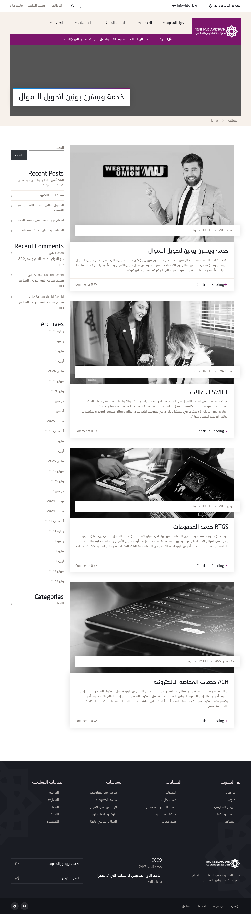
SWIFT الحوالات (209, 392)
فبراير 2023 (56, 571)
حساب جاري (168, 800)
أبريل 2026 (57, 361)
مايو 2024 (57, 551)
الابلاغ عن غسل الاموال (104, 807)
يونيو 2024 (56, 541)
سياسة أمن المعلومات (104, 792)
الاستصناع (53, 821)
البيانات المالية (116, 23)
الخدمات (146, 23)
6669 (157, 860)
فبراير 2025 (56, 471)
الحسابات (171, 792)
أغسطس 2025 (54, 431)
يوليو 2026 (56, 331)
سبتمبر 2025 (55, 421)
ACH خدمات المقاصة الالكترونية (191, 682)
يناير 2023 (57, 581)
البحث (60, 147)
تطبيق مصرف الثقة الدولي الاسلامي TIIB (41, 283)
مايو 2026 (57, 351)
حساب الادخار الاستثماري (161, 807)
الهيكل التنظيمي (224, 807)
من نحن (230, 792)
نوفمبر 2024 (55, 501)
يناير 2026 (57, 391)
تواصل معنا (183, 906)
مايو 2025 (57, 441)
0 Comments (84, 284)
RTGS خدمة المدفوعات (200, 527)
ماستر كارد (16, 5)
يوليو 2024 (56, 531)
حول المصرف (175, 23)
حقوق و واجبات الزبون (103, 814)
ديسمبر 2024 (55, 491)
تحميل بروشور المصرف (63, 864)
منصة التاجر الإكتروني (50, 195)
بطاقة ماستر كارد (165, 814)
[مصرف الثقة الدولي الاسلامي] (216, 31)
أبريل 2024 (57, 561)
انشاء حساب (169, 821)
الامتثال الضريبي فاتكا (104, 821)
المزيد (67, 39)
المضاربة (54, 807)
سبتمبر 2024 (55, 511)
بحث (78, 6)
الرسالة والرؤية (226, 814)
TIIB (209, 230)
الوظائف (56, 5)
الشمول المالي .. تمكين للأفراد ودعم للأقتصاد (41, 208)
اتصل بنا (58, 23)
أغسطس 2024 (54, 521)
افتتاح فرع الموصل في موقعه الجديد (40, 220)
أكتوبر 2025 (56, 411)
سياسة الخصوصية (107, 800)
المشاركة (53, 800)
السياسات (84, 23)
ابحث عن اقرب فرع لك (227, 5)
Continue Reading (210, 285)
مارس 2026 (56, 371)
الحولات (233, 120)
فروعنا (231, 800)
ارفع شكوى (70, 878)
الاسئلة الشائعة (37, 5)
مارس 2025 (56, 461)
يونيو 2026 (56, 341)
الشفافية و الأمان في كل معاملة (43, 230)
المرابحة (54, 792)
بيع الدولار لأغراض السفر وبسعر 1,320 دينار (40, 261)
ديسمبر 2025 (55, 401)
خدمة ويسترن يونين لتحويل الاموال (188, 251)
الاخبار (60, 603)
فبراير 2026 (56, 381)
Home (214, 120)
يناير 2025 (57, 481)
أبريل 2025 (57, 451)
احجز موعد (218, 906)
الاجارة (55, 814)
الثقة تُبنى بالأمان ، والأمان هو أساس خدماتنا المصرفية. (41, 183)
